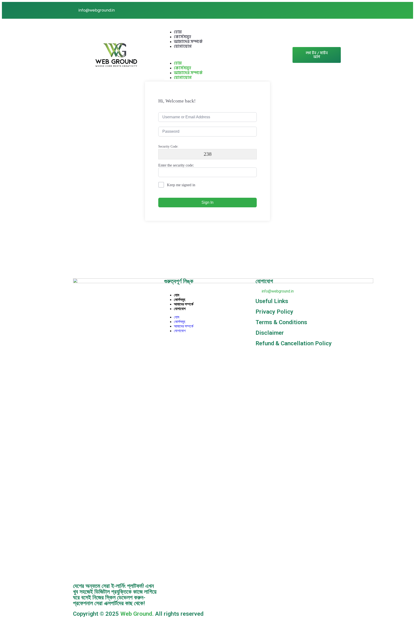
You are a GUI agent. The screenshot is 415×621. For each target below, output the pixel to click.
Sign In (207, 202)
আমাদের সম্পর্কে (188, 41)
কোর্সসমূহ (182, 36)
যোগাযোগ (183, 46)
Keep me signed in (181, 185)
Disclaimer (270, 332)
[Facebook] (337, 10)
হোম (178, 32)
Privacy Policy (274, 311)
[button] (228, 55)
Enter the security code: (176, 165)
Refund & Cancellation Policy (294, 343)
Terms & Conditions (281, 322)
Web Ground (136, 613)
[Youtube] (326, 10)
